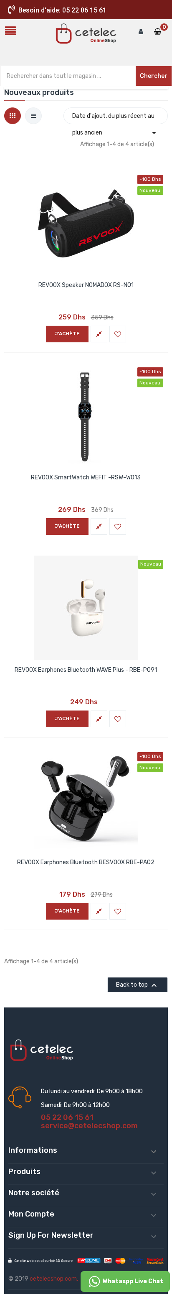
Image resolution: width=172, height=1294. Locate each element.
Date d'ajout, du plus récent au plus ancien (115, 118)
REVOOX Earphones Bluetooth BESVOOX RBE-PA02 (85, 862)
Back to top (137, 985)
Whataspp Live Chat (132, 1281)
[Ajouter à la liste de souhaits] (117, 334)
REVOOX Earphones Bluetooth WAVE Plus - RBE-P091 (86, 669)
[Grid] (12, 115)
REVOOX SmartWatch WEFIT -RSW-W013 (86, 477)
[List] (33, 115)
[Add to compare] (99, 334)
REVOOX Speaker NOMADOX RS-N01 (86, 285)
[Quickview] (86, 222)
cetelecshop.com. (54, 1278)
